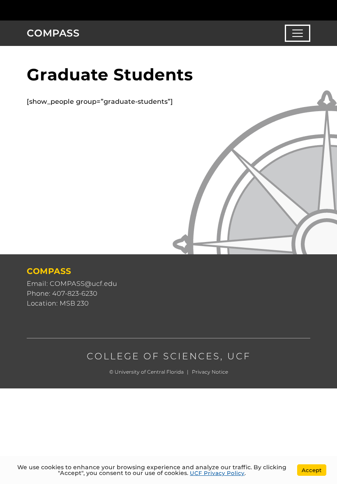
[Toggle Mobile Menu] (308, 9)
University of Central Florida (149, 372)
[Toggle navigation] (297, 33)
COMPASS (53, 33)
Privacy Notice (210, 372)
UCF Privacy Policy (217, 473)
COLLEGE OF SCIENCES (153, 356)
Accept (312, 470)
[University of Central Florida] (81, 10)
